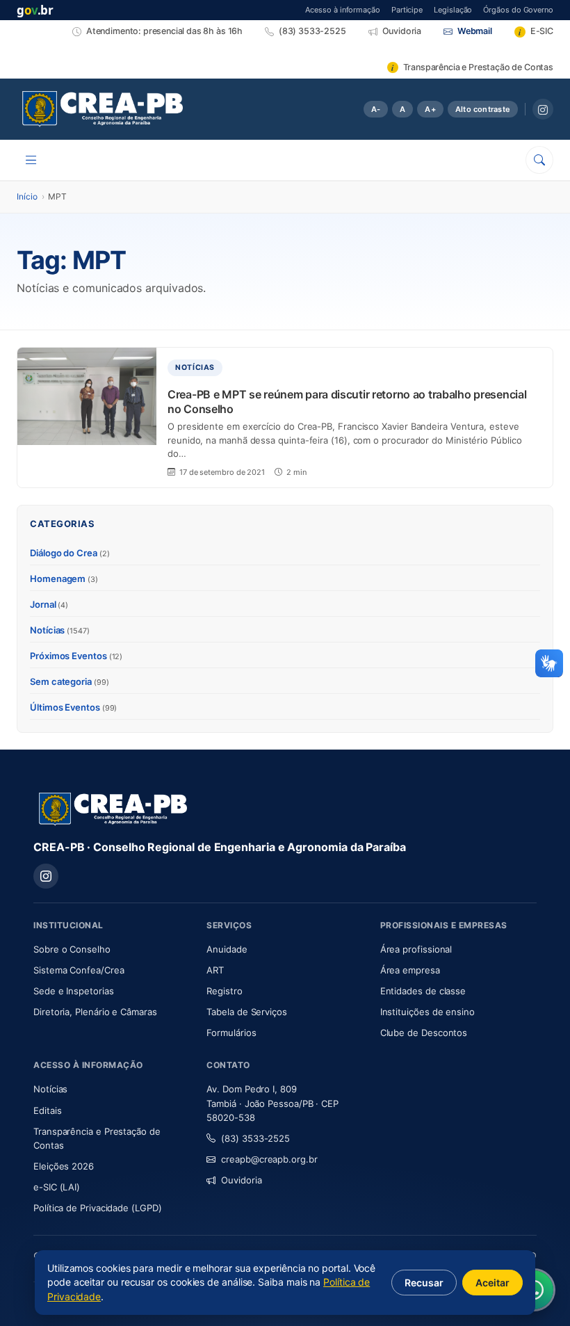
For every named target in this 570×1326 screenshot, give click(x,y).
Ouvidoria (241, 1180)
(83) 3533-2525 (255, 1138)
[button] (549, 663)
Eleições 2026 (63, 1166)
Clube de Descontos (424, 1032)
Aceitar (492, 1282)
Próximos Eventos (76, 655)
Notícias (60, 630)
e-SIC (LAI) (56, 1186)
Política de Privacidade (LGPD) (97, 1207)
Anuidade (267, 949)
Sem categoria (69, 681)
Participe (407, 9)
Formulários (231, 1032)
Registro (224, 990)
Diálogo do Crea (70, 552)
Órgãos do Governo (518, 9)
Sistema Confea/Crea (111, 970)
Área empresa (410, 970)
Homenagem (64, 578)
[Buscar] (539, 160)
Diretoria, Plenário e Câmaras (111, 1011)
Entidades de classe (423, 990)
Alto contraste (482, 109)
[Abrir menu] (31, 160)
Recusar (424, 1282)
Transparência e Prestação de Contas (97, 1138)
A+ (430, 109)
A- (375, 109)
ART (256, 970)
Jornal (49, 604)
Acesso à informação (342, 9)
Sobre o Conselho (111, 949)
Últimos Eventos (73, 707)
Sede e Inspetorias (73, 990)
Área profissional (416, 949)
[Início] (102, 109)
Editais (47, 1110)
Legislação (453, 9)
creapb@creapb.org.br (269, 1159)
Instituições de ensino (427, 1011)
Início (27, 196)
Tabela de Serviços (246, 1011)
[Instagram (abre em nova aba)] (542, 109)
